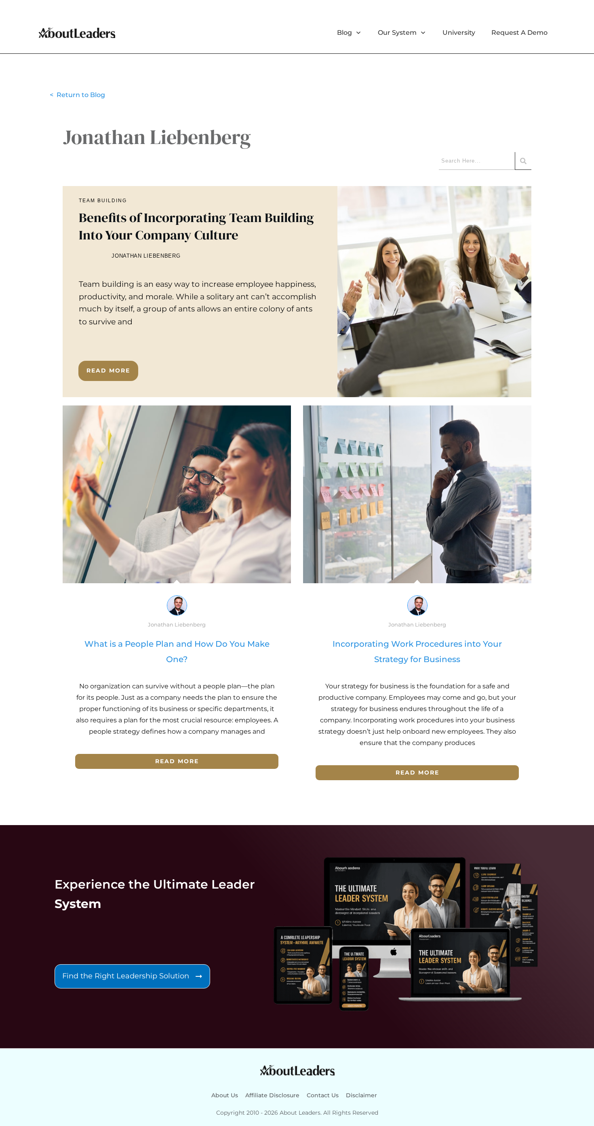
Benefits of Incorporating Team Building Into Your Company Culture (297, 291)
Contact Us (323, 1095)
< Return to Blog (77, 95)
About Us (224, 1095)
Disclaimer (361, 1095)
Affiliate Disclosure (272, 1095)
